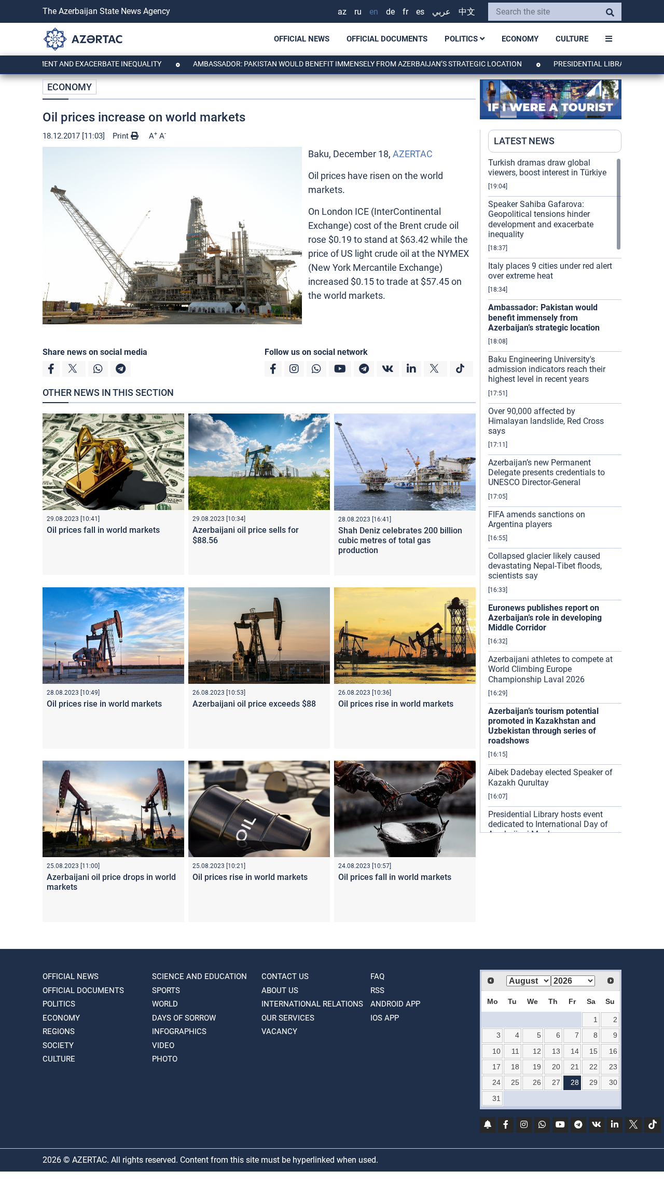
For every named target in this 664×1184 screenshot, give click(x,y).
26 (537, 1082)
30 (613, 1082)
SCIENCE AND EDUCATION (199, 976)
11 (515, 1051)
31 (496, 1098)
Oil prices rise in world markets (104, 704)
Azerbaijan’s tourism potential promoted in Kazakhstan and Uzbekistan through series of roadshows (543, 726)
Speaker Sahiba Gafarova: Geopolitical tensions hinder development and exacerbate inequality (540, 219)
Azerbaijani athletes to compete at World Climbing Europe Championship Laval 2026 (550, 669)
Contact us (285, 976)
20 (556, 1067)
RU (358, 12)
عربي (441, 12)
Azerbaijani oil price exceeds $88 (254, 704)
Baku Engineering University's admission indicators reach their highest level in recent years (546, 369)
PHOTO (164, 1059)
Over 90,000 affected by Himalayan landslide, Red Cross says (546, 421)
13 (556, 1051)
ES (420, 12)
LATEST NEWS (524, 140)
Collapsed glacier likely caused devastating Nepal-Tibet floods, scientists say (545, 566)
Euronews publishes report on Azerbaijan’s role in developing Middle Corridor (545, 617)
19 (537, 1067)
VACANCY (279, 1031)
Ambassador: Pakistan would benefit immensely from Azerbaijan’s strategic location (317, 64)
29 (593, 1082)
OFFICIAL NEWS (301, 39)
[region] (554, 495)
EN (373, 12)
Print (122, 136)
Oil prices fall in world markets (103, 530)
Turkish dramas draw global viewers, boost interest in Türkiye (547, 167)
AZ (342, 12)
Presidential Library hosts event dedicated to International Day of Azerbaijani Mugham (548, 824)
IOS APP (384, 1018)
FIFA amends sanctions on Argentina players (536, 519)
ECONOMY (520, 39)
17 (496, 1067)
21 (575, 1067)
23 (613, 1067)
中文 (467, 12)
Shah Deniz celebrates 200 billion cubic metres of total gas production (400, 540)
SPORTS (166, 990)
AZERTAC (413, 153)
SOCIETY (58, 1045)
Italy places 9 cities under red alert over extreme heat (550, 271)
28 (575, 1082)
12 (537, 1051)
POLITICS (462, 39)
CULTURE (572, 39)
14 (575, 1051)
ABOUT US (279, 990)
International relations (312, 1004)
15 (593, 1051)
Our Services (287, 1018)
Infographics (179, 1031)
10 (496, 1051)
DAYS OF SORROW (184, 1018)
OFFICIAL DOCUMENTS (387, 39)
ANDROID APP (395, 1004)
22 (593, 1067)
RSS (377, 990)
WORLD (165, 1004)
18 (515, 1067)
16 (613, 1051)
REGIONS (59, 1031)
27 (556, 1082)
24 (496, 1082)
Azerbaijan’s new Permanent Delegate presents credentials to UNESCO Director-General (546, 472)
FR (405, 12)
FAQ (377, 976)
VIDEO (163, 1045)
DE (390, 12)
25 (515, 1082)
